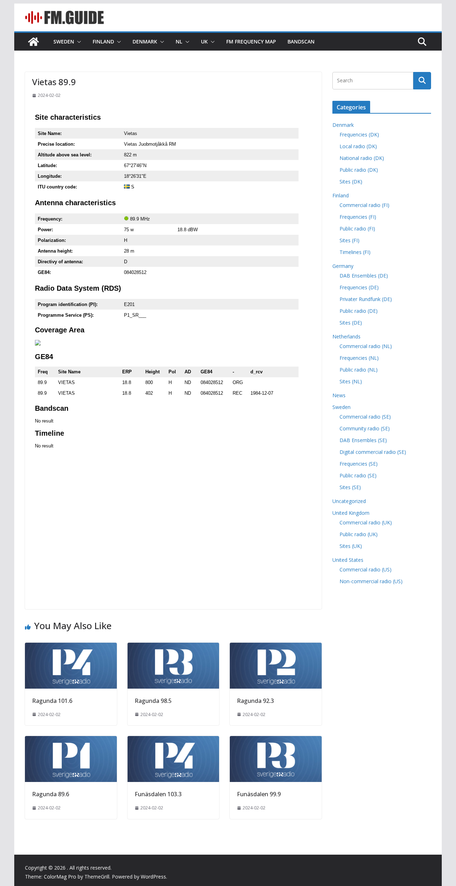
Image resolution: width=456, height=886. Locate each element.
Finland (103, 41)
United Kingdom (350, 512)
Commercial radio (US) (366, 569)
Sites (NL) (351, 381)
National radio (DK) (362, 158)
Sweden (63, 41)
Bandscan (301, 41)
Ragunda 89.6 (50, 794)
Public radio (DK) (359, 169)
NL (179, 41)
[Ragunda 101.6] (71, 648)
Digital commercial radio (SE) (373, 452)
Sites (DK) (351, 181)
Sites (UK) (351, 546)
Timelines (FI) (355, 252)
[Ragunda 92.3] (276, 648)
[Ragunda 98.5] (173, 648)
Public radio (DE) (359, 310)
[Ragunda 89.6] (71, 741)
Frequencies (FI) (358, 216)
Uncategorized (349, 501)
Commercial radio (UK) (366, 522)
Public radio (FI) (357, 228)
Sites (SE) (350, 487)
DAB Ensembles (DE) (364, 275)
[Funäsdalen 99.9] (276, 741)
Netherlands (346, 336)
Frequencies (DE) (359, 287)
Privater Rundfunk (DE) (366, 299)
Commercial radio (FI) (364, 205)
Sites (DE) (351, 322)
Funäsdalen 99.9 (259, 794)
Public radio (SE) (358, 475)
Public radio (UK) (359, 534)
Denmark (145, 41)
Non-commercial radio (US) (371, 581)
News (339, 395)
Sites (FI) (349, 240)
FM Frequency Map (251, 41)
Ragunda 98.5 (153, 701)
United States (347, 559)
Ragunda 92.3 (255, 701)
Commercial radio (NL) (366, 346)
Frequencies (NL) (359, 357)
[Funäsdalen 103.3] (173, 741)
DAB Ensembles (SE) (363, 440)
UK (204, 41)
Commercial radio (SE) (365, 416)
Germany (342, 266)
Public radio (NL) (359, 369)
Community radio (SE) (365, 428)
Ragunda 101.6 (52, 701)
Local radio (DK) (358, 146)
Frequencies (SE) (359, 463)
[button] (77, 42)
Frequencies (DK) (359, 134)
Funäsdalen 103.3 (158, 794)
